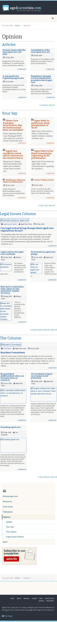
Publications (8, 512)
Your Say (10, 527)
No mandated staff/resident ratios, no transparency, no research (12, 377)
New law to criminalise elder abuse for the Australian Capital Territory (12, 290)
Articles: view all (48, 105)
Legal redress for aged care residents (12, 253)
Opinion (6, 517)
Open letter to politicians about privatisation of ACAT (40, 124)
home (12, 598)
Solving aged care (10, 496)
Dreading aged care (11, 427)
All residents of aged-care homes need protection (42, 376)
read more (22, 69)
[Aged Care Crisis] (22, 8)
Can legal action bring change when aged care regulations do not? (27, 229)
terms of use (49, 598)
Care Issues (8, 507)
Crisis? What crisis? (44, 180)
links (41, 598)
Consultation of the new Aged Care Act (40, 51)
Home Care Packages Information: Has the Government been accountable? (13, 125)
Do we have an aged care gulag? (43, 253)
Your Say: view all (47, 205)
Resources (7, 501)
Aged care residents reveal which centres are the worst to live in (13, 154)
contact (34, 598)
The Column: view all (48, 477)
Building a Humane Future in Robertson (14, 181)
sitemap (26, 598)
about (19, 598)
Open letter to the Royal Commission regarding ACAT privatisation (42, 154)
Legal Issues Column (10, 224)
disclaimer (50, 601)
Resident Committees (13, 352)
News (5, 542)
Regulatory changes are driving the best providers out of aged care (41, 79)
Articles (9, 522)
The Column (7, 348)
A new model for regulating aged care (13, 77)
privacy (41, 601)
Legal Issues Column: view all (44, 330)
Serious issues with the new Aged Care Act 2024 (14, 52)
